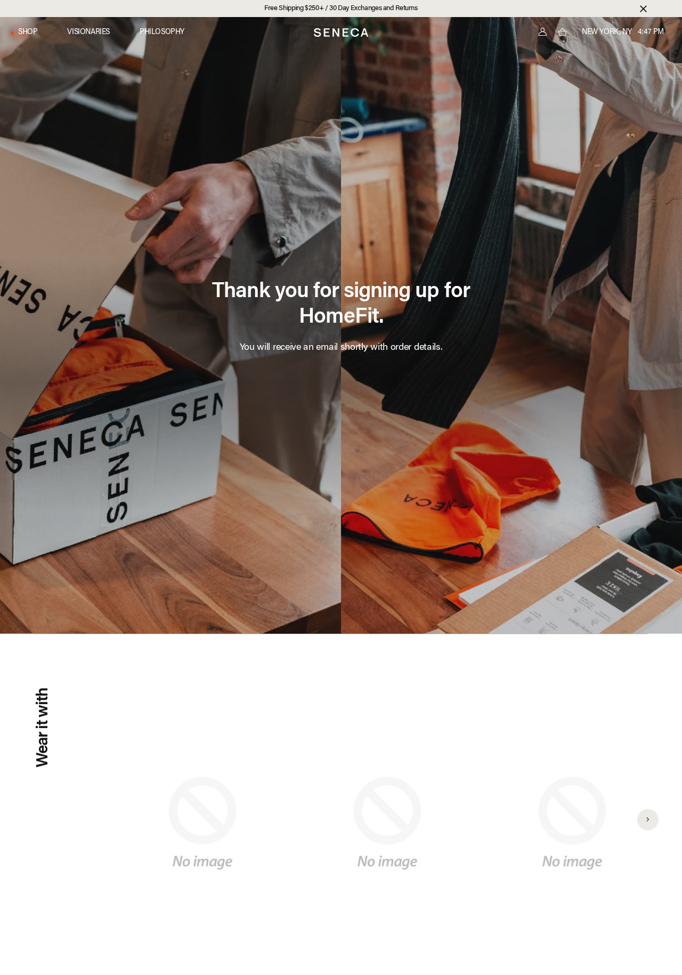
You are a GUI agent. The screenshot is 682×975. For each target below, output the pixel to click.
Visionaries (88, 32)
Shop (27, 32)
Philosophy (162, 32)
